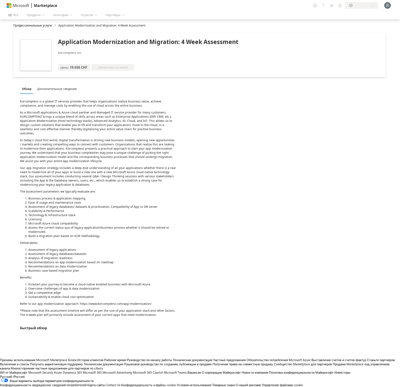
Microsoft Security (40, 372)
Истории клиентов (90, 360)
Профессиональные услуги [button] (32, 25)
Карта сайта (96, 385)
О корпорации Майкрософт (221, 372)
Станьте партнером (381, 360)
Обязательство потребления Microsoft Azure (278, 360)
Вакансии (194, 372)
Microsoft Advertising (117, 372)
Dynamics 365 (72, 372)
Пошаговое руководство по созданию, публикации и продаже (168, 364)
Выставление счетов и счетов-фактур (338, 360)
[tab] (27, 88)
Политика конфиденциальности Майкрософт (301, 372)
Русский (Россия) (12, 376)
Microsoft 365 (92, 372)
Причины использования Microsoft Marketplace (33, 360)
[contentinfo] (55, 25)
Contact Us (112, 385)
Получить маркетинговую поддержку (56, 364)
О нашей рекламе (248, 385)
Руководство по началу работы (149, 360)
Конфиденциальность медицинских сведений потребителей (43, 385)
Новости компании (255, 372)
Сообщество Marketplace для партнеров (303, 364)
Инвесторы (342, 372)
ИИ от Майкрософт (14, 372)
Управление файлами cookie (282, 385)
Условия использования (194, 385)
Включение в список (14, 364)
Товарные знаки (223, 385)
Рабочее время (115, 360)
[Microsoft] (18, 5)
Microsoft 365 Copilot (148, 372)
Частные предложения (229, 360)
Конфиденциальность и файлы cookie (148, 385)
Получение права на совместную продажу (242, 364)
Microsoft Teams (175, 372)
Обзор (26, 89)
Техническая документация (192, 360)
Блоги (72, 360)
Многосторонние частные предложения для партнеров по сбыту (57, 368)
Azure (58, 372)
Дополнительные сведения (57, 89)
